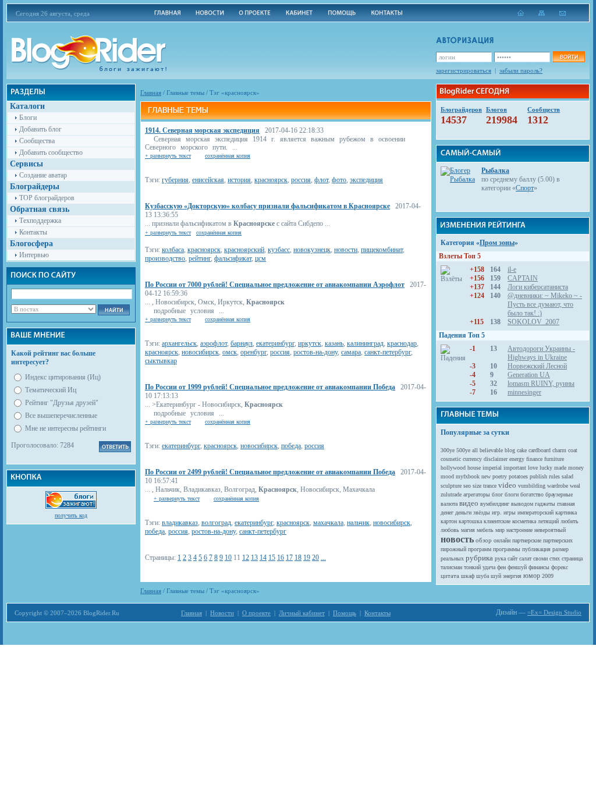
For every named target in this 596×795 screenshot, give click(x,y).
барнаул (241, 343)
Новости (222, 612)
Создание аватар (43, 175)
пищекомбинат (382, 250)
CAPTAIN (523, 278)
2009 (548, 576)
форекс (559, 567)
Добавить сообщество (51, 152)
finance (534, 459)
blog (510, 450)
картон (449, 521)
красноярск (271, 180)
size (477, 485)
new (486, 476)
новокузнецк (312, 250)
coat (572, 450)
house (474, 467)
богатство (532, 494)
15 (271, 557)
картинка (566, 512)
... (323, 557)
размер (560, 549)
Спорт (525, 188)
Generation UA (529, 375)
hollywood (453, 467)
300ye (448, 450)
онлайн (502, 540)
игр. (497, 512)
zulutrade (451, 494)
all (475, 450)
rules (554, 476)
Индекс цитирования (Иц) (63, 377)
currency (472, 459)
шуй (496, 576)
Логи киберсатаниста (538, 287)
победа (291, 446)
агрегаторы (476, 494)
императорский (535, 512)
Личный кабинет (302, 612)
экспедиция (366, 180)
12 (245, 557)
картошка (470, 521)
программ (479, 549)
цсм (260, 258)
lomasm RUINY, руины (541, 383)
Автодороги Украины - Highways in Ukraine (541, 353)
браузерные (559, 494)
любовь (450, 530)
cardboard (539, 450)
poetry (499, 476)
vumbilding (531, 485)
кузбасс (279, 250)
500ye (463, 450)
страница (572, 558)
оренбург (253, 352)
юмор (531, 576)
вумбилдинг (494, 504)
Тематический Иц (50, 390)
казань (334, 343)
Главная (150, 92)
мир (500, 530)
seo (467, 485)
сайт (512, 558)
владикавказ (180, 523)
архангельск (179, 343)
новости (345, 250)
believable (491, 450)
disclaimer (496, 459)
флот (321, 180)
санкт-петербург (387, 352)
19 (306, 557)
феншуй (517, 567)
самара (351, 352)
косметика (524, 521)
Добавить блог (40, 129)
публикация (536, 549)
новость (457, 539)
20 (315, 557)
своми (540, 558)
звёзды (481, 512)
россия (301, 180)
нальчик (358, 523)
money (576, 467)
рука (500, 558)
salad (567, 476)
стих (554, 558)
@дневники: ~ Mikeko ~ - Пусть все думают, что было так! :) (545, 304)
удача (489, 567)
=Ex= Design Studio (554, 612)
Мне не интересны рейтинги (65, 428)
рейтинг (200, 258)
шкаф (467, 576)
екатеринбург (275, 343)
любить (569, 521)
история (239, 180)
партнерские (526, 540)
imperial (492, 467)
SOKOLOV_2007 (533, 322)
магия (468, 530)
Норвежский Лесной (537, 366)
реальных (452, 558)
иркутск (309, 343)
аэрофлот (213, 343)
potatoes (518, 476)
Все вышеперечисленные (61, 415)
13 (254, 557)
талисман (451, 567)
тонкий (472, 567)
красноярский (244, 250)
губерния (175, 180)
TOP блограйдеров (46, 198)
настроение (519, 530)
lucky (546, 467)
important (514, 467)
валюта (449, 504)
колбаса (173, 250)
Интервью (34, 255)
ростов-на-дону (315, 352)
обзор (484, 540)
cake (522, 450)
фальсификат (232, 258)
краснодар (402, 343)
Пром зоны (497, 243)
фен (501, 567)
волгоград (216, 523)
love (533, 467)
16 (280, 557)
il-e (512, 269)
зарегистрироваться (463, 70)
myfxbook (468, 476)
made (560, 467)
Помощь (344, 612)
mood (447, 476)
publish (538, 476)
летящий (548, 521)
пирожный (453, 549)
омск (229, 352)
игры (509, 512)
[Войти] (568, 56)
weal (575, 485)
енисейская (208, 180)
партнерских (558, 540)
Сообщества (37, 141)
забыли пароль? (520, 70)
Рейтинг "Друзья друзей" (61, 403)
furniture (554, 459)
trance (489, 485)
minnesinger (524, 392)
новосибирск (200, 352)
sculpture (451, 485)
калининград (365, 343)
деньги (463, 512)
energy (516, 459)
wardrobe (557, 485)
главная (566, 504)
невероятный (550, 530)
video (507, 485)
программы (506, 549)
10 (228, 557)
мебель (485, 530)
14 (263, 557)
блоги (512, 494)
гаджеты (545, 504)
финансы (538, 567)
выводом (522, 504)
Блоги (28, 117)
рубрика (479, 557)
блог (497, 494)
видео (468, 503)
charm (559, 450)
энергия (512, 576)
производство (165, 258)
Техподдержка (40, 221)
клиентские (497, 521)
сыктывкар (161, 361)
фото (339, 180)
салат (525, 558)
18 (298, 557)
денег (447, 512)
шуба (482, 576)
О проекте (256, 612)
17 (289, 557)
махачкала (328, 523)
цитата (450, 575)
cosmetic (451, 459)
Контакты (33, 232)
